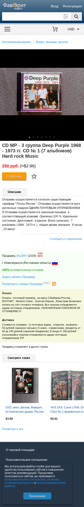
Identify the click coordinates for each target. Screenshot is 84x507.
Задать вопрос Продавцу (18, 277)
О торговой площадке (20, 450)
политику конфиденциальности (32, 481)
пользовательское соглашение (25, 479)
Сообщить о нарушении (66, 239)
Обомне (40, 254)
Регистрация (72, 6)
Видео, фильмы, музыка (52, 42)
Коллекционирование (16, 42)
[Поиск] (76, 16)
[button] (80, 53)
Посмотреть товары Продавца (26, 284)
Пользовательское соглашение (26, 459)
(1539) (32, 255)
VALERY (21, 255)
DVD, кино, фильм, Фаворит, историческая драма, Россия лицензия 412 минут (25, 410)
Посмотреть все (12, 429)
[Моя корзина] (55, 30)
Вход (54, 6)
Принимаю (37, 496)
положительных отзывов (22, 270)
